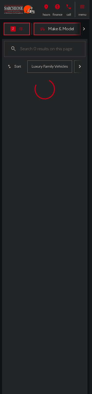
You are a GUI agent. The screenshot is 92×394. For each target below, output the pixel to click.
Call (69, 14)
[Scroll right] (83, 29)
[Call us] (69, 7)
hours (46, 14)
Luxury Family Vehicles (50, 66)
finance (57, 14)
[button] (46, 9)
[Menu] (82, 7)
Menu (82, 14)
